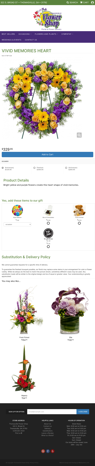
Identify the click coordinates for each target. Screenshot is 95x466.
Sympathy (66, 34)
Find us (18, 433)
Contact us (47, 426)
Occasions (24, 34)
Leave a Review (48, 433)
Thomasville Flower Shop (18, 424)
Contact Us (31, 40)
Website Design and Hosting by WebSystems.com (74, 462)
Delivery (47, 428)
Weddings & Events (11, 40)
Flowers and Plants (45, 34)
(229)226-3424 (18, 431)
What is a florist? (47, 435)
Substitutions (47, 431)
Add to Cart (47, 154)
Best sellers (8, 34)
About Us (47, 424)
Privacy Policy (34, 462)
